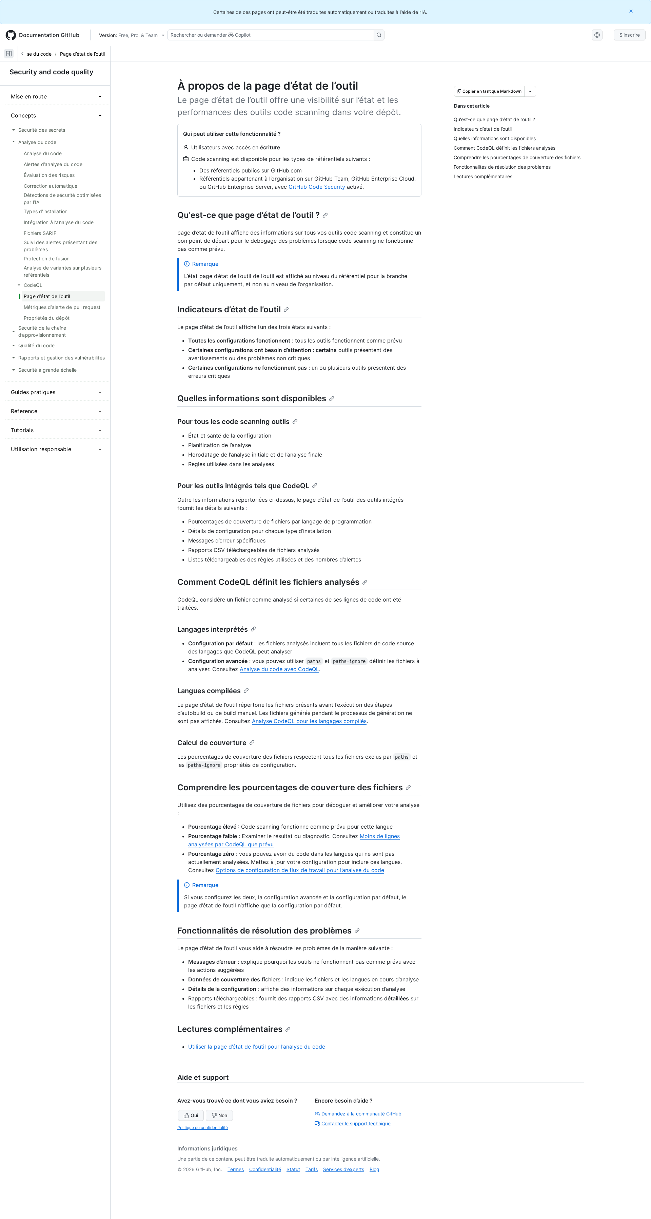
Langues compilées (209, 691)
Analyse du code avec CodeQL (279, 669)
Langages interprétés (212, 629)
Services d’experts (343, 1169)
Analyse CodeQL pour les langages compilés (309, 721)
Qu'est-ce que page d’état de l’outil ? (248, 215)
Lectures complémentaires (229, 1029)
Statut (293, 1169)
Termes (236, 1169)
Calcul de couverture (211, 743)
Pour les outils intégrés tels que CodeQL (243, 486)
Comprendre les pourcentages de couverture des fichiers (290, 787)
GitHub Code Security (317, 186)
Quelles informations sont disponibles (251, 398)
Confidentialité (265, 1169)
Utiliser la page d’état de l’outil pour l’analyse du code (256, 1046)
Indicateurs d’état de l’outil (229, 309)
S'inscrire (629, 35)
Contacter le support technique (356, 1123)
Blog (374, 1169)
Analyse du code (33, 54)
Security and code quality (51, 72)
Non (222, 1115)
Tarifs (311, 1169)
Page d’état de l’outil (82, 54)
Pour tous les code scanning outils (233, 422)
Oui (194, 1115)
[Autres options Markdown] (530, 91)
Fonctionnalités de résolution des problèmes (264, 931)
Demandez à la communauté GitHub (361, 1113)
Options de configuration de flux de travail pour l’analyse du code (300, 870)
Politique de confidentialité (202, 1127)
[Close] (631, 11)
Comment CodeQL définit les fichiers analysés (268, 582)
